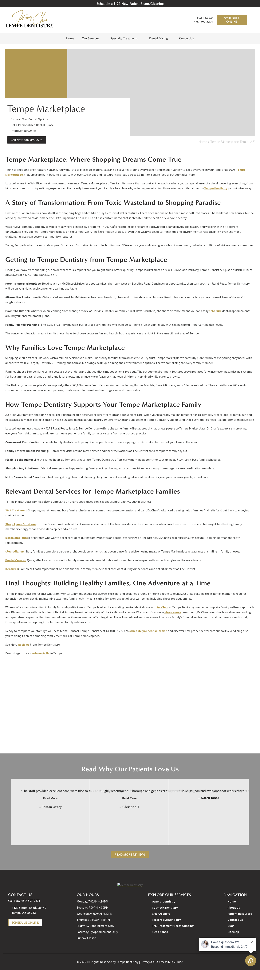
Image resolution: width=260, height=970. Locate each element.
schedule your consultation (148, 631)
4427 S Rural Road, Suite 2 (29, 910)
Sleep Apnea (160, 932)
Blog (231, 926)
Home (70, 38)
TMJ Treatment (16, 510)
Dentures (11, 569)
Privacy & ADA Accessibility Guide (161, 962)
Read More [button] (50, 798)
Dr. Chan (162, 607)
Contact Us (186, 38)
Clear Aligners (15, 551)
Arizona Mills (41, 653)
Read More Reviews (130, 854)
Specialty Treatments (124, 38)
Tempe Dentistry (215, 188)
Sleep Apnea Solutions (20, 524)
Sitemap (233, 932)
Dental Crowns (15, 560)
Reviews (23, 644)
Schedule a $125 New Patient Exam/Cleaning (130, 4)
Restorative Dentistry (166, 920)
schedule (215, 311)
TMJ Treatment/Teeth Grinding (173, 926)
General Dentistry (163, 901)
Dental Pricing (158, 38)
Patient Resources (240, 913)
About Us (234, 907)
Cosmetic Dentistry (165, 907)
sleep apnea (172, 612)
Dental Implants (16, 538)
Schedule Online (232, 19)
